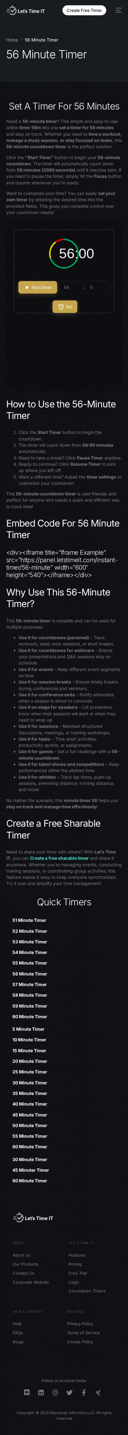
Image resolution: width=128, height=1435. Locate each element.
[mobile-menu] (117, 10)
